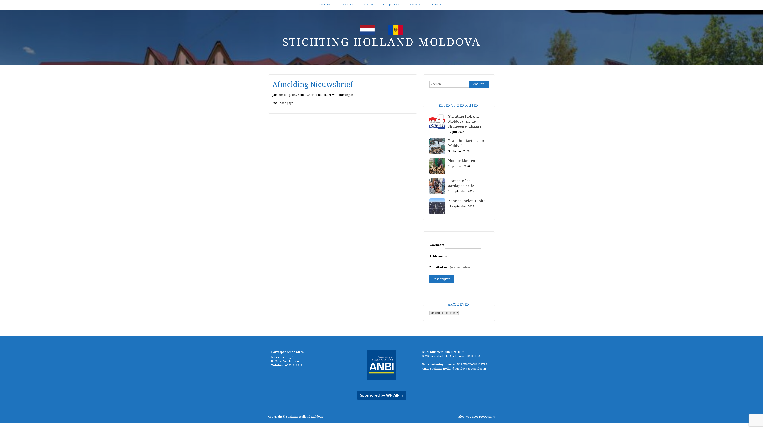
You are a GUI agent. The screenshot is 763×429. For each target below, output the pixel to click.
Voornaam (436, 245)
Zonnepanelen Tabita (466, 201)
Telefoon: (278, 365)
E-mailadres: (438, 267)
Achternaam (438, 256)
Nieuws (369, 4)
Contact (438, 4)
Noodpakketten (461, 161)
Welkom (324, 4)
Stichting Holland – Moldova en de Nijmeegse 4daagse (465, 121)
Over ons (346, 4)
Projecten (391, 4)
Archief (416, 4)
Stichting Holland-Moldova (381, 42)
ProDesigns (487, 416)
